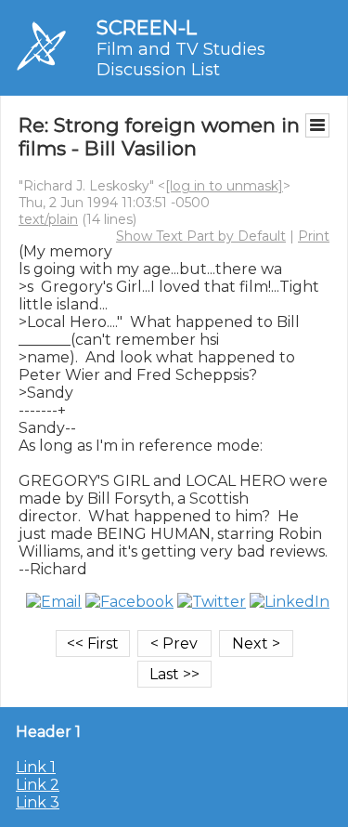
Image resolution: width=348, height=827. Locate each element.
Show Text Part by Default (201, 236)
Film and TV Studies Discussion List (181, 59)
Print (313, 236)
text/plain (48, 219)
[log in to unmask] (224, 185)
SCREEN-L (147, 27)
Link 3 (37, 802)
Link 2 (37, 785)
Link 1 (36, 767)
